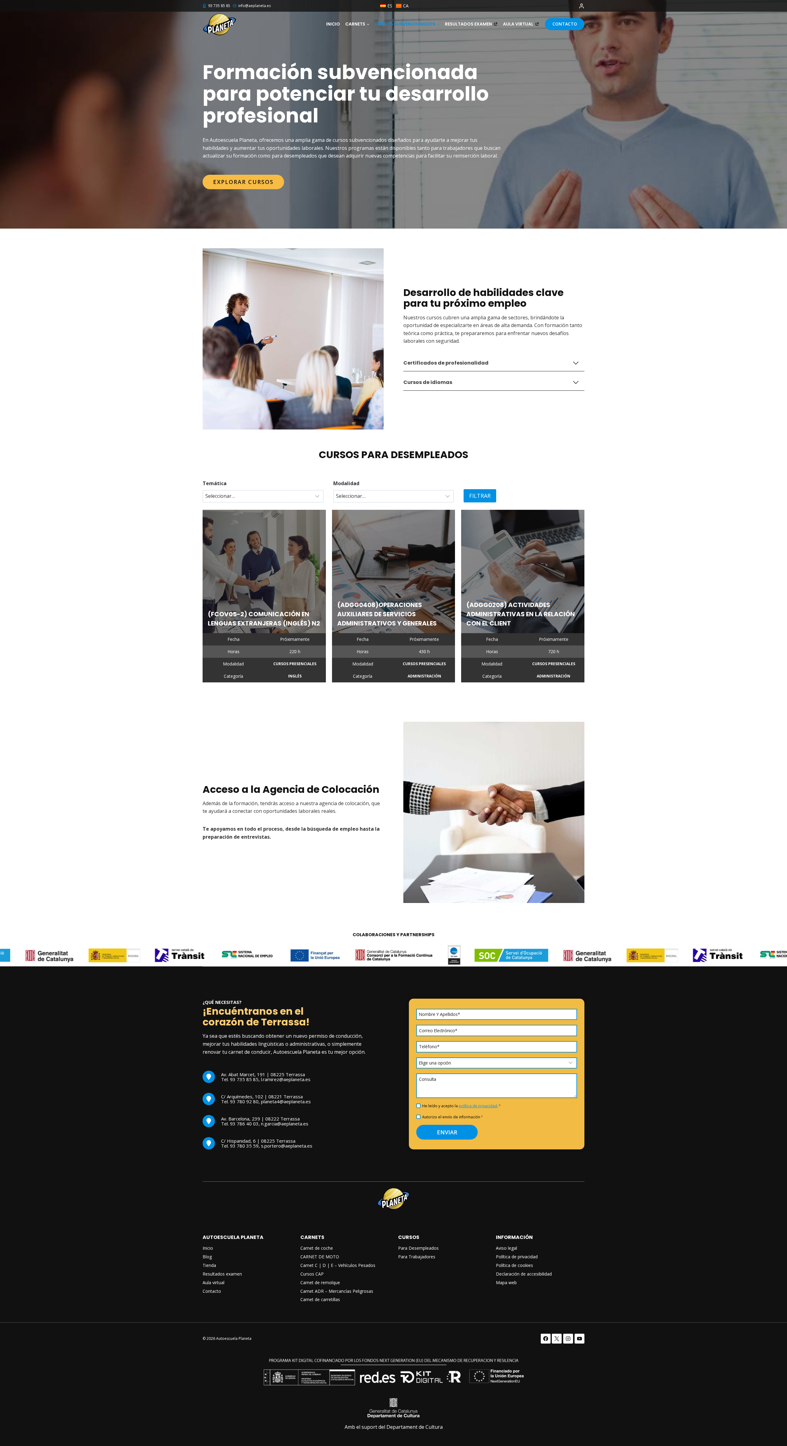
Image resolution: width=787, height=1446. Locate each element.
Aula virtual (518, 24)
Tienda (209, 1265)
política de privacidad (478, 1105)
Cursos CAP (312, 1274)
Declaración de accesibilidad (524, 1274)
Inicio (333, 24)
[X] (557, 1339)
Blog (207, 1257)
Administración (424, 676)
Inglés (295, 676)
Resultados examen (468, 24)
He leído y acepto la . (461, 1105)
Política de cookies (514, 1265)
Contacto (564, 24)
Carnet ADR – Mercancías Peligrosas (336, 1291)
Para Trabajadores (416, 1257)
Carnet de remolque (320, 1282)
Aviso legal (506, 1248)
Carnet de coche (316, 1248)
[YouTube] (579, 1339)
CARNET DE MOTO (319, 1257)
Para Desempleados (418, 1248)
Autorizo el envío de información (452, 1117)
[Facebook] (546, 1339)
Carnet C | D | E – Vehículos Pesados (337, 1265)
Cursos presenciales (294, 663)
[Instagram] (568, 1339)
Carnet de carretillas (320, 1299)
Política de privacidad (517, 1257)
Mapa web (506, 1282)
